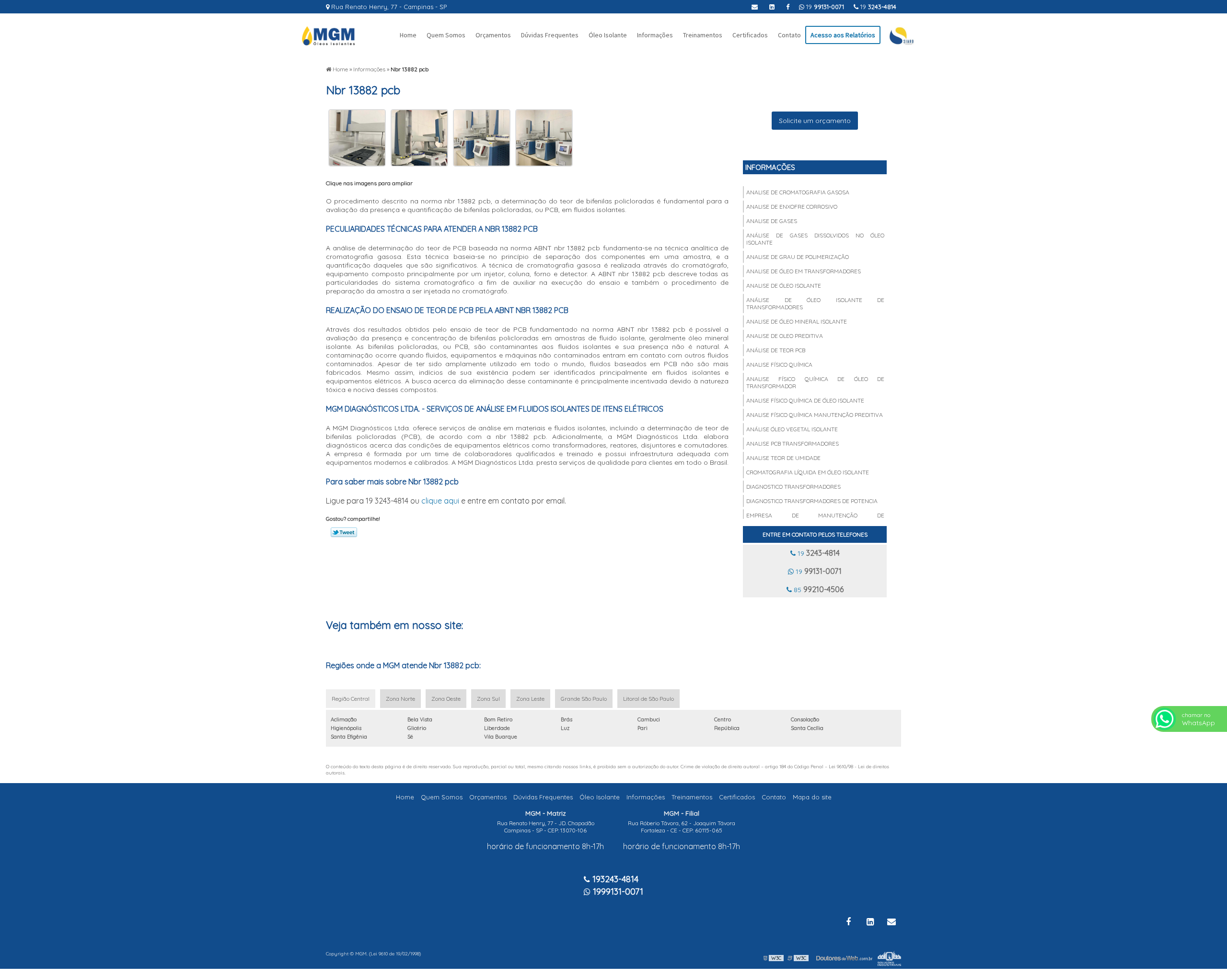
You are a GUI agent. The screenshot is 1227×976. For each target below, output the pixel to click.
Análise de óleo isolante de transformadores (815, 303)
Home (408, 35)
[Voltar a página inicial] (328, 35)
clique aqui (440, 500)
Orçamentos (493, 35)
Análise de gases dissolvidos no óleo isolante (815, 239)
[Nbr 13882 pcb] (357, 137)
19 (877, 7)
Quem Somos (446, 35)
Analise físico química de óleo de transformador (815, 382)
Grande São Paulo (584, 698)
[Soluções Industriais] (889, 958)
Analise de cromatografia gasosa (797, 192)
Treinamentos (702, 35)
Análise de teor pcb (775, 350)
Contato (789, 35)
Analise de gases (771, 220)
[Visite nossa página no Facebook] (787, 7)
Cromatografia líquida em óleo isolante (807, 472)
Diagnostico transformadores (793, 486)
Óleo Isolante (608, 35)
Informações (655, 35)
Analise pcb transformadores (792, 443)
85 (818, 589)
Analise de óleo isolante (783, 285)
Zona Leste (530, 698)
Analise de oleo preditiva (784, 335)
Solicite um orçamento (815, 120)
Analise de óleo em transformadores (803, 271)
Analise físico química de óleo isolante (805, 400)
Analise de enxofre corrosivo (791, 206)
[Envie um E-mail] (755, 7)
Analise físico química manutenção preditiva (814, 414)
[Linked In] (772, 7)
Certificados (750, 35)
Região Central (351, 698)
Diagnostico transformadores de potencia (812, 501)
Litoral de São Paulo (648, 698)
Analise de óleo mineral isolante (796, 321)
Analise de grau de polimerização (797, 256)
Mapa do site (812, 797)
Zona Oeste (446, 698)
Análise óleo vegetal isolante (792, 429)
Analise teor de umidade (783, 457)
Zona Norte (400, 698)
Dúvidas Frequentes (550, 35)
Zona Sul (488, 698)
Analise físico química (779, 364)
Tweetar (344, 532)
